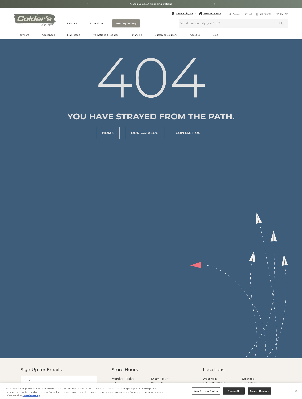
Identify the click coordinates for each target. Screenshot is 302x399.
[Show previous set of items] (87, 4)
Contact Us (188, 133)
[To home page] (35, 20)
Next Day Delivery (125, 23)
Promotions (96, 23)
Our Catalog (145, 133)
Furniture (24, 35)
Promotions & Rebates (105, 35)
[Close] (296, 391)
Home (108, 133)
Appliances (48, 35)
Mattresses (73, 35)
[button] (230, 14)
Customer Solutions (166, 35)
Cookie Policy (31, 395)
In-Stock (72, 23)
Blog (215, 35)
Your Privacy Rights (206, 391)
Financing (136, 35)
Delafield (247, 378)
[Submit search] (281, 23)
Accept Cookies (258, 391)
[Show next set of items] (214, 4)
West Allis (209, 378)
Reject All (233, 391)
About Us (195, 35)
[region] (151, 391)
